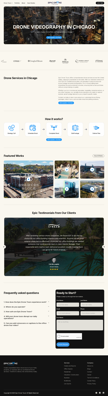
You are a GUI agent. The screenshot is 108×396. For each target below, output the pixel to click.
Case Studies (31, 3)
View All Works (98, 156)
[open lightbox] (28, 179)
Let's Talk (100, 3)
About (23, 3)
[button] (8, 3)
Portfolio (17, 3)
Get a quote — (54, 37)
